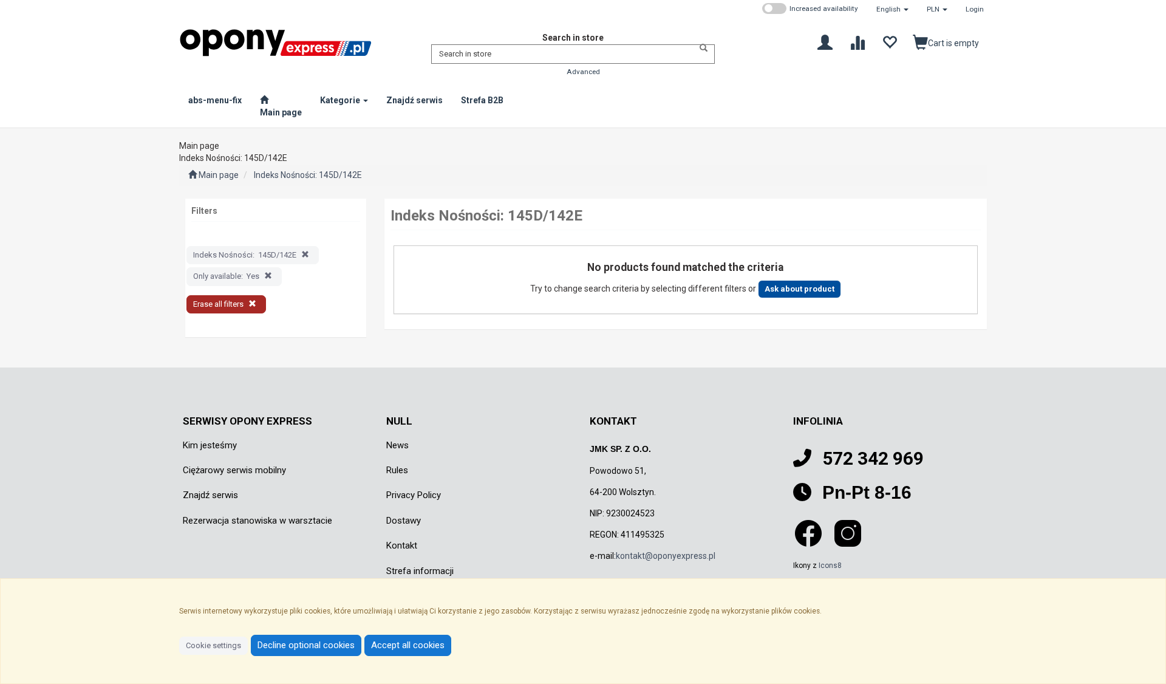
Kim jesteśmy (210, 445)
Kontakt (401, 545)
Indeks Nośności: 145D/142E (308, 175)
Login (975, 9)
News (397, 445)
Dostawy (403, 520)
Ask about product (799, 288)
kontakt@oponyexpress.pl (665, 556)
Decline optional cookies (306, 645)
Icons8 (830, 565)
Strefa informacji (420, 571)
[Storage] (889, 42)
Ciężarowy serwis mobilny (234, 470)
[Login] (825, 42)
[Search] (700, 48)
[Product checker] (857, 42)
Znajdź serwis (210, 495)
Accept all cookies (408, 645)
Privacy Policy (413, 495)
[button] (892, 9)
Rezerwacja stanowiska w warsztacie (257, 520)
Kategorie (341, 100)
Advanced (583, 71)
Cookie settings (213, 645)
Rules (397, 470)
